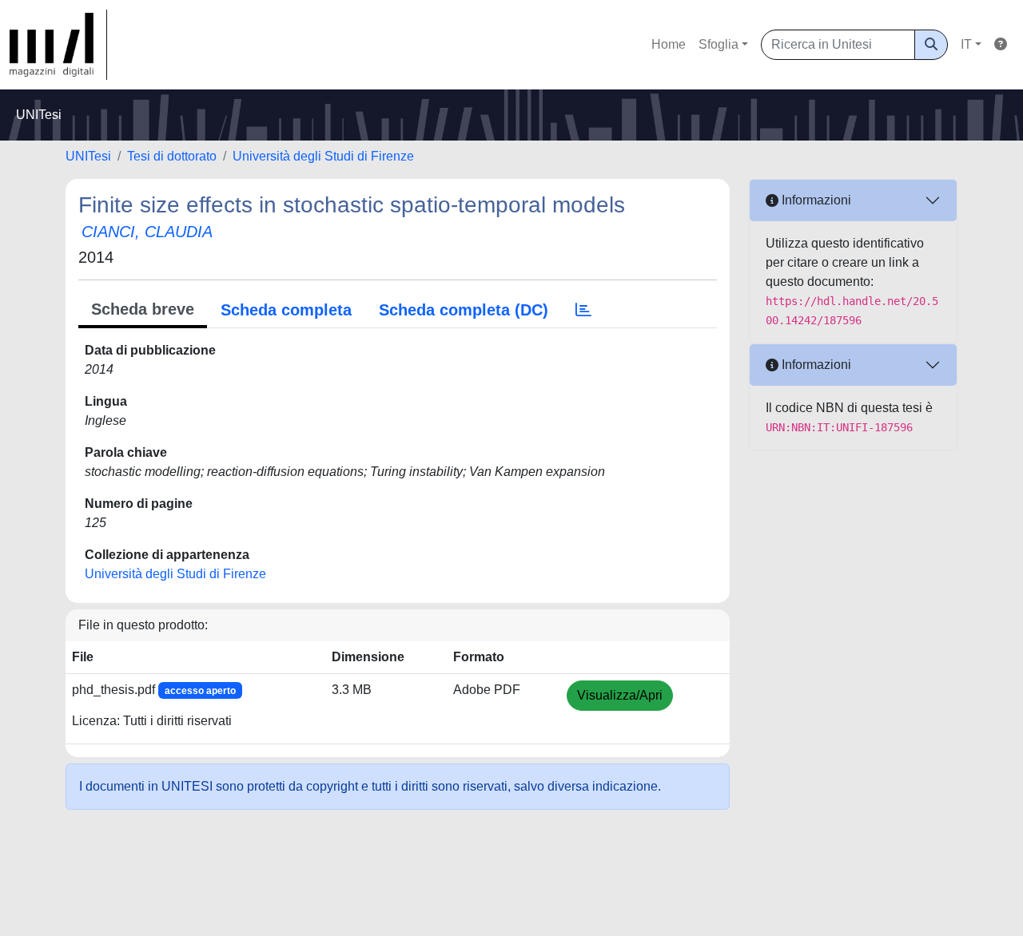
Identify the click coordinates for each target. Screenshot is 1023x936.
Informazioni (814, 200)
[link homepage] (58, 45)
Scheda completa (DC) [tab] (463, 310)
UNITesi (88, 156)
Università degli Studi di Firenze (323, 156)
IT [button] (966, 44)
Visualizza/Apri (620, 695)
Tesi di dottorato (172, 156)
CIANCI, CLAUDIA (147, 231)
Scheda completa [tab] (286, 310)
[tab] (583, 310)
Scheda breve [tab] (142, 309)
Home (668, 44)
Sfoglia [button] (718, 44)
